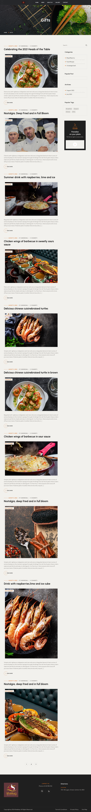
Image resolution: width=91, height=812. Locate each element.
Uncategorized (71, 65)
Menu (42, 2)
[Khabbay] (23, 2)
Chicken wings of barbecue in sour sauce (27, 436)
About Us (49, 2)
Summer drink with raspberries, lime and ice (29, 177)
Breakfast (69, 109)
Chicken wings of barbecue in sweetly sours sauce (29, 243)
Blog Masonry (9, 443)
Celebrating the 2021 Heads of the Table (27, 49)
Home (36, 2)
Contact (65, 2)
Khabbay (17, 809)
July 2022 (69, 94)
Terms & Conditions (61, 809)
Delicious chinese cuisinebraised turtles (26, 308)
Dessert (76, 109)
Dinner (68, 112)
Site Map (84, 809)
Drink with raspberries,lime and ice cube (27, 583)
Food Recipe (8, 56)
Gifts (11, 32)
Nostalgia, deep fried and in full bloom (26, 501)
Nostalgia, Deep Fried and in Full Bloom (26, 113)
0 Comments (33, 46)
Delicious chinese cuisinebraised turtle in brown (31, 372)
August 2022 (70, 90)
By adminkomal (23, 46)
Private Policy (74, 809)
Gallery (57, 2)
